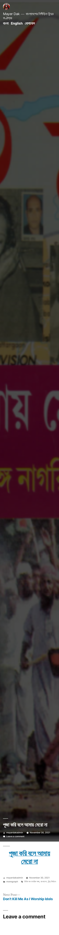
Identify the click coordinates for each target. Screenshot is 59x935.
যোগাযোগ (30, 23)
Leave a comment (15, 836)
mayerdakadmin (14, 832)
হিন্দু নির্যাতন (52, 881)
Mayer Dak (11, 14)
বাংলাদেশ (44, 881)
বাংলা (6, 23)
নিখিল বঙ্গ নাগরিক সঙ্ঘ (31, 881)
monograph (12, 881)
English (17, 23)
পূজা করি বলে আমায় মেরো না (29, 857)
